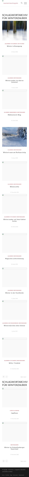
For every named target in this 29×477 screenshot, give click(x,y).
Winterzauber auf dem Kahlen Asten (14, 220)
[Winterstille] (14, 171)
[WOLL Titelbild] (14, 347)
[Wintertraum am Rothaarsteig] (14, 137)
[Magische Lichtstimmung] (14, 243)
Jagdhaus (14, 413)
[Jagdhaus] (14, 397)
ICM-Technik (21, 43)
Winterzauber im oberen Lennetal (14, 81)
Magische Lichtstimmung (14, 258)
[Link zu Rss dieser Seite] (25, 473)
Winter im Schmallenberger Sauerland (14, 448)
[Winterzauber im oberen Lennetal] (14, 65)
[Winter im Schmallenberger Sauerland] (14, 432)
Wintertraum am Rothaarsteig (14, 152)
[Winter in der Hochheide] (14, 277)
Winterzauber (17, 77)
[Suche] (20, 3)
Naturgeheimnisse (13, 323)
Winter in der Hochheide (14, 293)
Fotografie (14, 43)
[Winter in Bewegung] (14, 30)
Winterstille (14, 187)
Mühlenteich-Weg (14, 115)
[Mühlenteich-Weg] (14, 99)
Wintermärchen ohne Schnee (14, 325)
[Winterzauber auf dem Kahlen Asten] (14, 204)
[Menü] (24, 3)
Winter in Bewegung (14, 46)
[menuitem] (20, 3)
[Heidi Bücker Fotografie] (12, 3)
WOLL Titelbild (14, 363)
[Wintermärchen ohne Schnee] (14, 310)
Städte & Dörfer (14, 410)
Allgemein (7, 43)
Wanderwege (13, 112)
